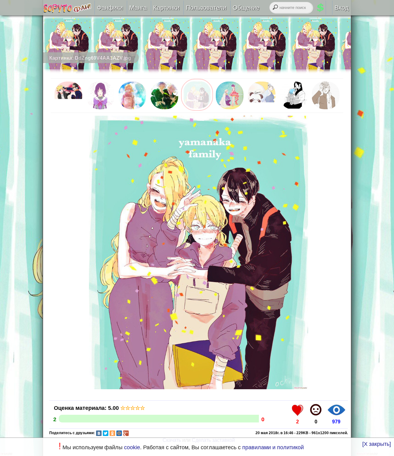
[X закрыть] (376, 444)
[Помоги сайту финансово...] (328, 8)
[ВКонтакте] (99, 433)
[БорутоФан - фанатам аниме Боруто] (68, 11)
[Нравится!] (297, 410)
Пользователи (206, 7)
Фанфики (110, 7)
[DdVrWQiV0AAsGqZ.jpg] (68, 109)
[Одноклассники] (112, 433)
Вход (342, 7)
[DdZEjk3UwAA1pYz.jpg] (261, 109)
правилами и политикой (273, 447)
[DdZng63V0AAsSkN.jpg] (229, 109)
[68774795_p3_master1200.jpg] (100, 109)
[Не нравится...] (316, 410)
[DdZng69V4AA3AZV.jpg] (197, 109)
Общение (246, 7)
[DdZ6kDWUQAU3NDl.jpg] (325, 109)
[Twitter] (105, 433)
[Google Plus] (126, 433)
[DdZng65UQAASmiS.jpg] (164, 109)
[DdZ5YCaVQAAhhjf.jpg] (293, 109)
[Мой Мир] (119, 433)
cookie (132, 447)
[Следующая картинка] (198, 388)
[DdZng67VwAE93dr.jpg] (132, 109)
